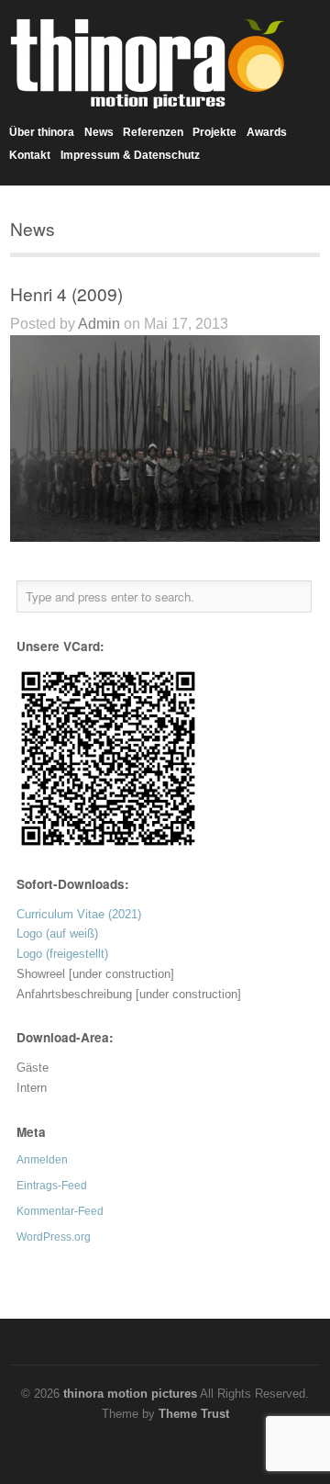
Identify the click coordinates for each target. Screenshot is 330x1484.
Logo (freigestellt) (62, 954)
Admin (99, 324)
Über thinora (41, 132)
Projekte (214, 132)
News (99, 132)
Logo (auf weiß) (57, 933)
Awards (267, 132)
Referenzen (153, 132)
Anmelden (42, 1159)
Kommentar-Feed (60, 1211)
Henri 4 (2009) (66, 293)
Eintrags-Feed (51, 1185)
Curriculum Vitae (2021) (78, 914)
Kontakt (29, 155)
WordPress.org (53, 1237)
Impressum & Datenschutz (130, 155)
